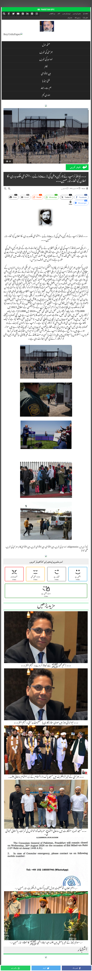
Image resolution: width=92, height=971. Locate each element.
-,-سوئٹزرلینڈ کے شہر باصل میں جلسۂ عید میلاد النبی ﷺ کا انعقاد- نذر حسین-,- (46, 943)
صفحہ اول (85, 13)
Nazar (83, 188)
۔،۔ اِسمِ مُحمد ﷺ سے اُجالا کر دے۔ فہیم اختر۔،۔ (46, 666)
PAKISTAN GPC (47, 9)
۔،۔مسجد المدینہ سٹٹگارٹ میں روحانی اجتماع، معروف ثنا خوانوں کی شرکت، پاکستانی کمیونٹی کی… (46, 832)
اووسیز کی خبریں (66, 13)
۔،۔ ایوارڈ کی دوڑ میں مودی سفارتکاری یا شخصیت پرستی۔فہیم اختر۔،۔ (46, 723)
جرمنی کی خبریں (77, 13)
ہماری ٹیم (70, 17)
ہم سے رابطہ (77, 17)
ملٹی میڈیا (85, 17)
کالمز (59, 13)
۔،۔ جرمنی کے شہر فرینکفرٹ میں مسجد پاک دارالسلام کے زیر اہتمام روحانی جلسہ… (46, 777)
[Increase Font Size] (9, 189)
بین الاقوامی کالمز (24, 547)
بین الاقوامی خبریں (37, 547)
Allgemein (72, 547)
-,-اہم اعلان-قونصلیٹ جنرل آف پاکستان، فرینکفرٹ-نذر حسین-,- (46, 888)
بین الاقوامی (52, 13)
